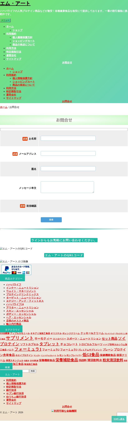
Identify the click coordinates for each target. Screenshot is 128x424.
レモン (60, 355)
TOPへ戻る (119, 419)
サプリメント (20, 337)
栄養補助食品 (67, 360)
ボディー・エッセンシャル (21, 314)
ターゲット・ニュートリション (23, 297)
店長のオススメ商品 (17, 320)
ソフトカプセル (29, 344)
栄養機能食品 (47, 360)
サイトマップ (13, 59)
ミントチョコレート (49, 355)
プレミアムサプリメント (90, 349)
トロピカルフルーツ (91, 344)
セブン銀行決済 (15, 393)
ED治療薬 (5, 333)
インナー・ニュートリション (22, 287)
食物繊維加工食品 (13, 364)
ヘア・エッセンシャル (18, 317)
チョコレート (69, 344)
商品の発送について (23, 44)
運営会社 (11, 55)
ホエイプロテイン (24, 355)
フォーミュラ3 (68, 349)
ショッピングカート (23, 41)
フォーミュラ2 (50, 349)
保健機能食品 (108, 355)
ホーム (10, 26)
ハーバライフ (13, 284)
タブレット (49, 344)
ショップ (17, 30)
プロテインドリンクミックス (22, 294)
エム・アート (15, 3)
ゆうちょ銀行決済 (16, 396)
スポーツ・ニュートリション (84, 338)
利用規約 (11, 33)
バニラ (10, 349)
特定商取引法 (13, 51)
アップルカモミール (20, 333)
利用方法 (11, 48)
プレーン (108, 349)
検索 (33, 371)
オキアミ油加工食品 (40, 333)
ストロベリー (59, 339)
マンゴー (37, 355)
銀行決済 (11, 390)
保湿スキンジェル (14, 360)
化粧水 (26, 360)
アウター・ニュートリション (22, 307)
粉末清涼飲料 (113, 360)
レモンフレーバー (73, 355)
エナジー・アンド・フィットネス (25, 301)
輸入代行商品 (13, 324)
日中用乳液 (34, 360)
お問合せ (67, 62)
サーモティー (43, 338)
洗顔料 (83, 360)
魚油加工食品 (30, 364)
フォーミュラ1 (28, 349)
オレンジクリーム (71, 333)
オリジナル (56, 333)
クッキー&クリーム (92, 333)
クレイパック (109, 333)
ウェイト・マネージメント (21, 291)
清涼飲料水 (94, 360)
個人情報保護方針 (22, 37)
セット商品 (109, 338)
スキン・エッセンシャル (20, 310)
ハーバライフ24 (15, 304)
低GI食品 (90, 354)
